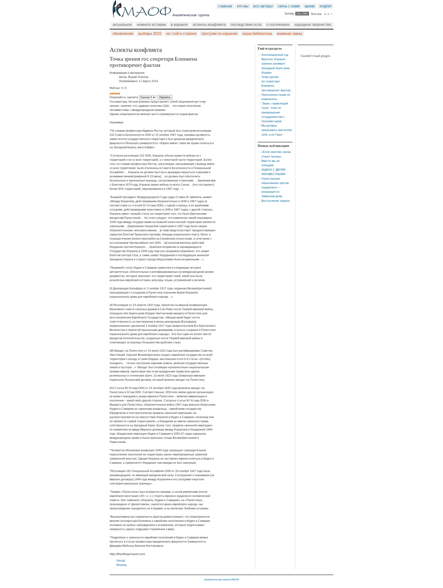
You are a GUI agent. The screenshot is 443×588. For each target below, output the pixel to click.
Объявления (123, 34)
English (326, 6)
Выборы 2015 (149, 34)
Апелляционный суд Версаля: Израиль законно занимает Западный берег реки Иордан (275, 63)
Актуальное (122, 25)
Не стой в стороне (181, 34)
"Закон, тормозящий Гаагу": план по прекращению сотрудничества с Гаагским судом (274, 112)
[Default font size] (328, 14)
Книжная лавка (289, 34)
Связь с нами (289, 6)
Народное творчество (312, 25)
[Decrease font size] (331, 14)
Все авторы (263, 6)
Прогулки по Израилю (219, 34)
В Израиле (179, 25)
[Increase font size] (325, 14)
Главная (225, 6)
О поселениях (278, 25)
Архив (310, 6)
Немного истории (151, 25)
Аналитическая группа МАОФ (221, 579)
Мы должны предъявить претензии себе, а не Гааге (276, 130)
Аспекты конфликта (209, 25)
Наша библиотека (257, 34)
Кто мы (242, 6)
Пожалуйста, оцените (124, 97)
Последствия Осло (246, 25)
